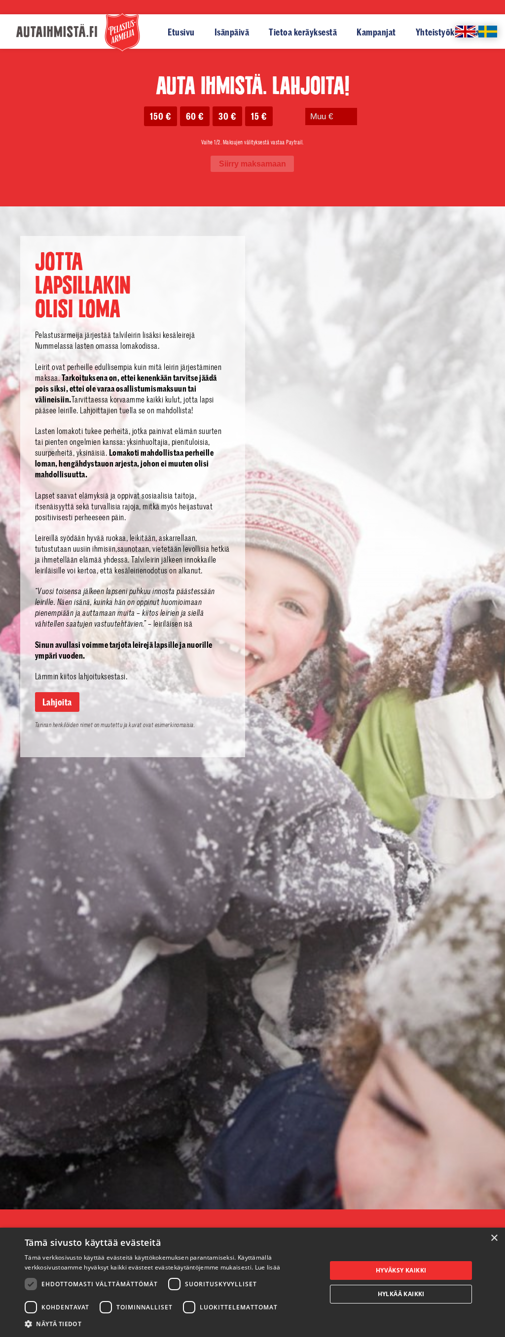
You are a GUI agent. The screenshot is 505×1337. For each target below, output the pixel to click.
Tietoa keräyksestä (303, 32)
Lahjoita (57, 702)
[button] (171, 1324)
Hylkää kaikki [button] (401, 1294)
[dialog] (252, 1282)
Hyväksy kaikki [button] (401, 1270)
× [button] (494, 1238)
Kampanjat (376, 32)
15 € (259, 116)
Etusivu (181, 32)
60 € (195, 116)
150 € (160, 116)
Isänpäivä (232, 32)
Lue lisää (268, 1267)
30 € (227, 116)
